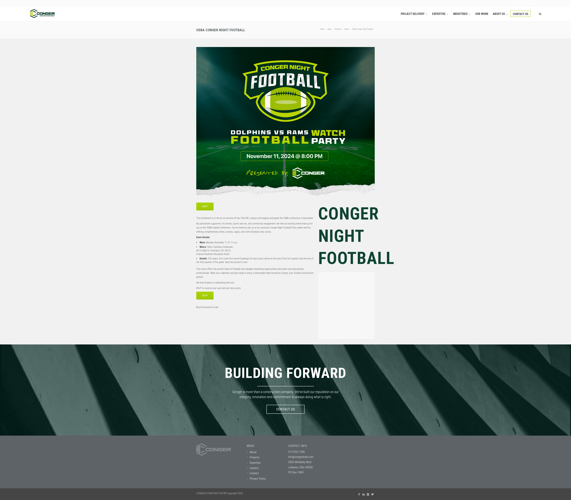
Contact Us (520, 14)
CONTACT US (285, 409)
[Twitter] (518, 3)
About (253, 452)
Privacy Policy (258, 478)
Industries (460, 14)
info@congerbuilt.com (300, 457)
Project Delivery (413, 14)
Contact (254, 473)
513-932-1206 (296, 452)
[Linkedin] (523, 3)
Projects (254, 457)
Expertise (438, 14)
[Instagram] (527, 3)
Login (535, 3)
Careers (254, 468)
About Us (499, 14)
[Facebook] (514, 3)
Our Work (481, 14)
